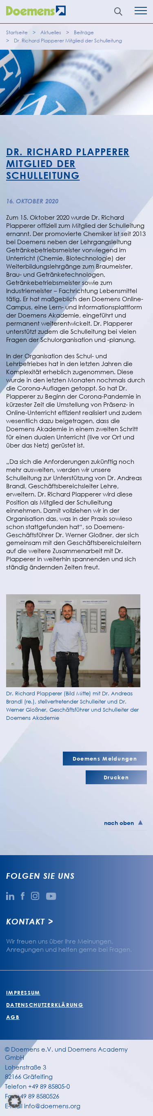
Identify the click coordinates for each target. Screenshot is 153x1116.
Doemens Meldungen (105, 758)
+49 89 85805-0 (49, 1086)
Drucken (116, 777)
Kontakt (25, 921)
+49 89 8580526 (37, 1096)
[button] (14, 1101)
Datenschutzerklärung (44, 1004)
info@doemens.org (52, 1105)
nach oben (119, 822)
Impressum (23, 992)
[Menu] (141, 11)
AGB (13, 1017)
